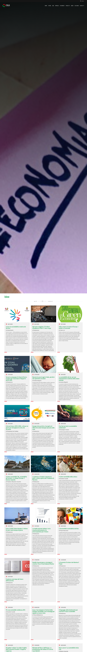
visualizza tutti (50, 301)
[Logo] (6, 5)
